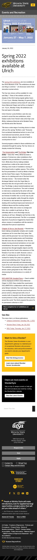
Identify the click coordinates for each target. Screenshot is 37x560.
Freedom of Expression (16, 525)
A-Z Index (5, 525)
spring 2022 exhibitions (12, 82)
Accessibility (6, 531)
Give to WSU (21, 517)
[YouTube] (23, 493)
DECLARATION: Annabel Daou (12, 278)
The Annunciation (8, 152)
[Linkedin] (27, 493)
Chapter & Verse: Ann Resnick (12, 229)
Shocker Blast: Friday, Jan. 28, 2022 (18, 324)
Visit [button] (18, 453)
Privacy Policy (15, 527)
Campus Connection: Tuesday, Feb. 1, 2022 (21, 321)
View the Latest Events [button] (14, 395)
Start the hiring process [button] (14, 358)
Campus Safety (25, 529)
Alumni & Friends (8, 517)
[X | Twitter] (14, 493)
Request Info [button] (18, 448)
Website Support (29, 531)
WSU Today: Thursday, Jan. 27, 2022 (18, 328)
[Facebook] (10, 493)
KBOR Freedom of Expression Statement (16, 533)
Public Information (17, 531)
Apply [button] (18, 458)
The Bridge (22, 152)
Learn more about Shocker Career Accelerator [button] (16, 364)
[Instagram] (18, 493)
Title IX (17, 529)
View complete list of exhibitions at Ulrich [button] (15, 308)
